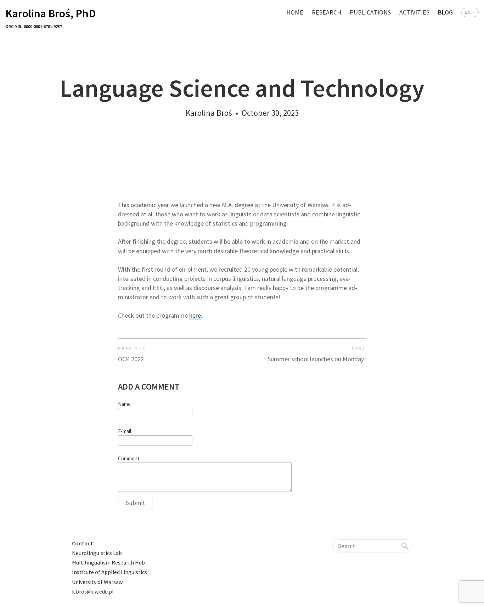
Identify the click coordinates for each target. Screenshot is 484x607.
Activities (414, 12)
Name (124, 404)
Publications (370, 12)
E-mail (124, 431)
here (195, 315)
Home (294, 12)
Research (326, 12)
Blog (445, 12)
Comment (129, 458)
